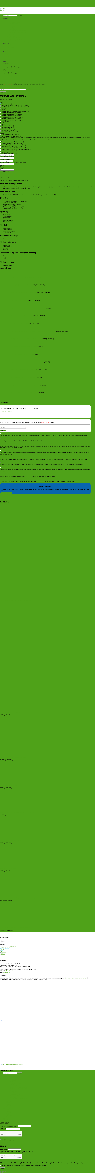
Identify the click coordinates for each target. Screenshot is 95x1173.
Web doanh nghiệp (10, 1093)
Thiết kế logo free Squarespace (21, 955)
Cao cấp (8, 1102)
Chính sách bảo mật (4, 943)
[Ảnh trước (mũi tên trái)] (0, 1172)
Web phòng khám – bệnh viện (16, 1097)
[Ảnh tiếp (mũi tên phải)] (2, 1172)
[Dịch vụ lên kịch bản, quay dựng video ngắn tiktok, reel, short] (47, 598)
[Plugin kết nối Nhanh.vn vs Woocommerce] (19, 838)
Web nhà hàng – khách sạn (16, 1095)
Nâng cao (8, 1112)
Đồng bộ (8, 1110)
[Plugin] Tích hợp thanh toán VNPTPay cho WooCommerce (15, 927)
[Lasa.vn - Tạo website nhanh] (2, 9)
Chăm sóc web (10, 1104)
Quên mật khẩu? (4, 1142)
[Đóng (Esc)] (5, 1171)
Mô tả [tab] (4, 175)
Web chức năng (10, 1084)
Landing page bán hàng (15, 1079)
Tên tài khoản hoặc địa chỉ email (8, 1126)
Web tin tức (12, 1090)
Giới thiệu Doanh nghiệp (15, 1094)
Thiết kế (8, 1107)
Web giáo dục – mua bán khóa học (18, 1088)
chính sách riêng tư (88, 1163)
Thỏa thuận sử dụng (8, 4)
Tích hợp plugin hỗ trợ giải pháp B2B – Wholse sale (13, 757)
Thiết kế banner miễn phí (32, 955)
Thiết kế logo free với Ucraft (9, 955)
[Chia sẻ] (3, 1171)
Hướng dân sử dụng (8, 6)
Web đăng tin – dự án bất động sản (18, 1087)
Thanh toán (9, 1115)
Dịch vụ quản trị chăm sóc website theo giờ (11, 712)
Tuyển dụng (6, 3)
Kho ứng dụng (28, 476)
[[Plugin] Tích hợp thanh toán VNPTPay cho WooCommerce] (19, 925)
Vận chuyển (9, 1117)
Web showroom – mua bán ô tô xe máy (19, 1098)
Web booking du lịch (14, 1086)
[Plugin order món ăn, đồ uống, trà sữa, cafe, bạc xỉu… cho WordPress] (19, 810)
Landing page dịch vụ (14, 1080)
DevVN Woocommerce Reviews (8, 785)
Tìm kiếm (20, 1073)
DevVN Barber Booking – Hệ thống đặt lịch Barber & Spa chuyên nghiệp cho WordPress (22, 898)
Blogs (4, 1118)
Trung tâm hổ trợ (3, 939)
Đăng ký (2, 1168)
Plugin (7, 1114)
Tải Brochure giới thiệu (26, 939)
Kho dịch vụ (41, 481)
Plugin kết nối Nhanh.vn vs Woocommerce (11, 840)
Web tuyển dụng (13, 1091)
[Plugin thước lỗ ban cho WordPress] (19, 866)
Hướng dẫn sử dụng (18, 939)
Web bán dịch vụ (13, 1081)
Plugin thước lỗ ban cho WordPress (9, 868)
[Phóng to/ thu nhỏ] (0, 1171)
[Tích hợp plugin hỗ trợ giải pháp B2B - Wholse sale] (34, 754)
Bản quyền (8, 1101)
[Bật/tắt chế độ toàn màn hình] (2, 1171)
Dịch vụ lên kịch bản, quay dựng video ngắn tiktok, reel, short (15, 600)
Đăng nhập (14, 1140)
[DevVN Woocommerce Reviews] (19, 782)
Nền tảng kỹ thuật (24, 952)
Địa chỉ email (3, 1149)
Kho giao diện (2, 946)
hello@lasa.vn (6, 972)
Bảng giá (5, 1074)
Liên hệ (5, 2)
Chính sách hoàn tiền (20, 943)
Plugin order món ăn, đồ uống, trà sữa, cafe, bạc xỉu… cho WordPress (17, 812)
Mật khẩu (3, 1129)
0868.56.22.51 (9, 970)
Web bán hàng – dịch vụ (12, 1077)
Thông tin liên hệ (10, 939)
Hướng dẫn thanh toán (29, 943)
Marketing (8, 1105)
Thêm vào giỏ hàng (5, 171)
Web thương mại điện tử (15, 1083)
